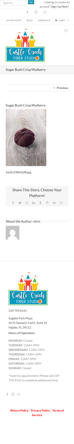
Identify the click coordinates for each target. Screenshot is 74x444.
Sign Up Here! (60, 6)
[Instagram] (12, 394)
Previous (62, 88)
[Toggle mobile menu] (66, 31)
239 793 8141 (18, 310)
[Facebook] (7, 394)
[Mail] (18, 394)
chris (36, 221)
